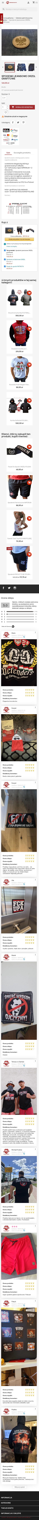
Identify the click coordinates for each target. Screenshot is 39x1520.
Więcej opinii (20, 1487)
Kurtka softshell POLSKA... (19, 420)
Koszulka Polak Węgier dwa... (19, 385)
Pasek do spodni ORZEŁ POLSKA (19, 467)
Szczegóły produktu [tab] (22, 153)
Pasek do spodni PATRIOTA (15, 266)
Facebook (3, 588)
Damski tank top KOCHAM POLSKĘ (19, 538)
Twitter (9, 588)
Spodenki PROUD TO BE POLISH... (19, 574)
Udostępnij (13, 122)
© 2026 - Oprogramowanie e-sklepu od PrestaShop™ (16, 1517)
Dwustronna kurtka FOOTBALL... (19, 313)
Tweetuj (18, 122)
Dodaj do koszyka (22, 107)
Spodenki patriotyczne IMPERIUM (19, 503)
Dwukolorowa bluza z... (19, 349)
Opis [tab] (8, 153)
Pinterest (23, 122)
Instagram (15, 588)
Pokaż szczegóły (12, 246)
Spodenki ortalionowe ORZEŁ (15, 259)
